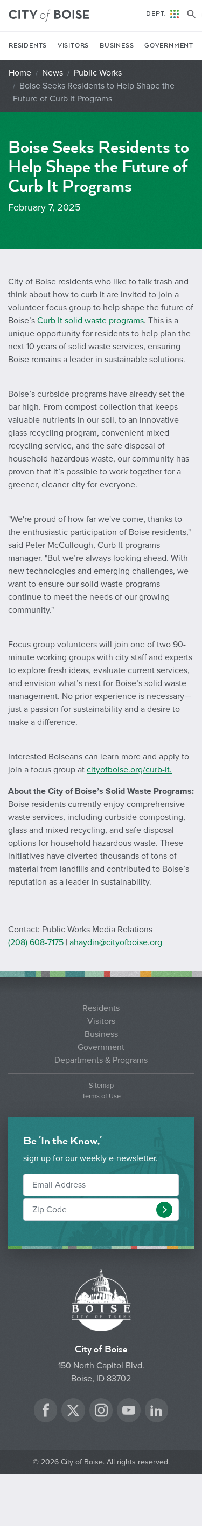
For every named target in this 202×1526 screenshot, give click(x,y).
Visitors (73, 45)
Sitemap (101, 1085)
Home (20, 72)
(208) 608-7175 (36, 942)
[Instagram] (101, 1412)
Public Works (98, 72)
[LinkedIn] (156, 1412)
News (52, 72)
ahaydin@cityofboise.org (115, 942)
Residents (28, 45)
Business (117, 45)
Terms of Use (101, 1096)
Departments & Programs (101, 1060)
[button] (164, 1210)
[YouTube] (128, 1412)
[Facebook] (45, 1412)
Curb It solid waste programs (90, 320)
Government (168, 45)
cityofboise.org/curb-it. (129, 769)
